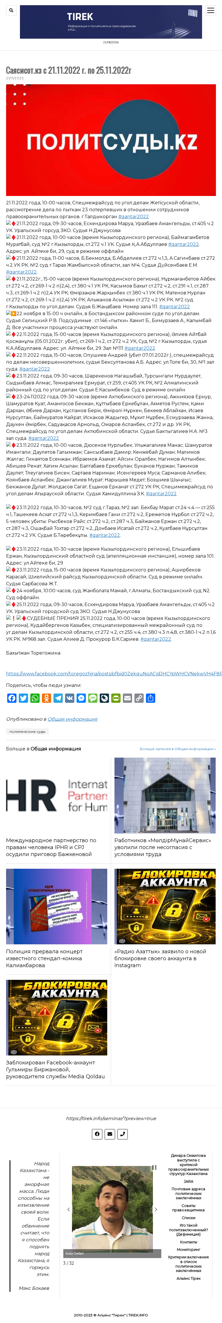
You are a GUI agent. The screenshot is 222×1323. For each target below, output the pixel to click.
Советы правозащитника (188, 1208)
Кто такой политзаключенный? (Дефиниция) (188, 1230)
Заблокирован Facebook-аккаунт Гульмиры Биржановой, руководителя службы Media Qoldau (55, 1069)
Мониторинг (188, 1249)
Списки (188, 1218)
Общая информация (72, 719)
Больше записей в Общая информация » (178, 749)
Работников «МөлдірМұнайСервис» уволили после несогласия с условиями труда (162, 847)
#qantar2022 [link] (133, 216)
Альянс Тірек (189, 1278)
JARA (188, 1181)
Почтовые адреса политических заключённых (188, 1193)
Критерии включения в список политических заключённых (188, 1264)
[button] (68, 1209)
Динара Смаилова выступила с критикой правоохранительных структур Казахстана (188, 1164)
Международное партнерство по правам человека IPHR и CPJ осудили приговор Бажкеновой (51, 847)
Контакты (188, 1242)
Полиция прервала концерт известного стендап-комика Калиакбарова (44, 958)
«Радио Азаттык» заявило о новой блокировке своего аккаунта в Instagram (160, 958)
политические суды (27, 731)
